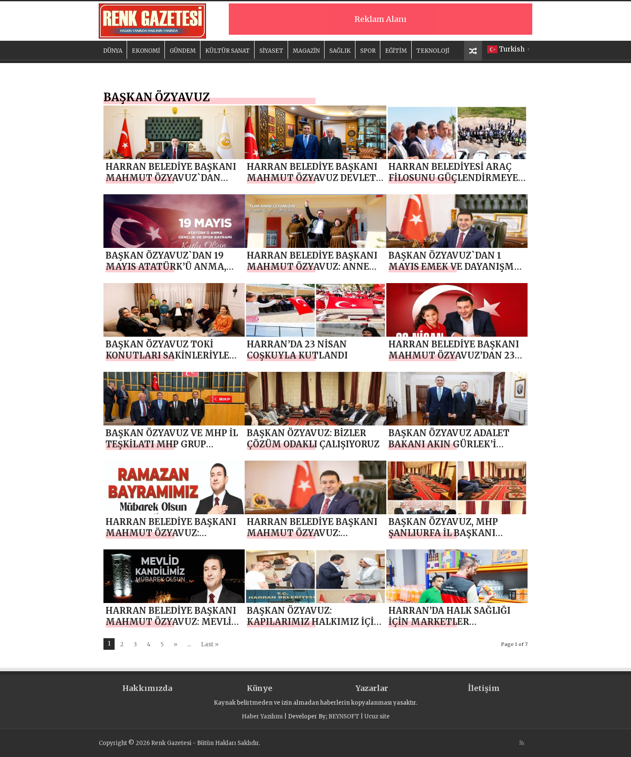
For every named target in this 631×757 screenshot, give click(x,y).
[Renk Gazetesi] (152, 19)
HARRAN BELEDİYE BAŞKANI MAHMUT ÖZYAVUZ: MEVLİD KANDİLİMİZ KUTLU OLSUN (172, 621)
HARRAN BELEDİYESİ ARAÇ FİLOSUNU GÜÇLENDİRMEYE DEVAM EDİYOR (453, 177)
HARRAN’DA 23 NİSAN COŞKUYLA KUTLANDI (297, 350)
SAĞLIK (340, 50)
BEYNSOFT (343, 716)
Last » (209, 644)
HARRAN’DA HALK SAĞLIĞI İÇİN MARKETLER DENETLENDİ (449, 621)
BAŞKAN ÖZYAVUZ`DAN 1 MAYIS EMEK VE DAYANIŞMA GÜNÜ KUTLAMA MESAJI (454, 266)
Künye (259, 688)
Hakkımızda (147, 688)
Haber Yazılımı (262, 716)
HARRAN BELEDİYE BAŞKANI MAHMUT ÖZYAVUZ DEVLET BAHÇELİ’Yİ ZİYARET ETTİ (312, 177)
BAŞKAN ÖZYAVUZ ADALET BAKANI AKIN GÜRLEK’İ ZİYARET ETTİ (449, 444)
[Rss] (522, 743)
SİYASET (271, 50)
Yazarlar (371, 688)
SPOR (368, 50)
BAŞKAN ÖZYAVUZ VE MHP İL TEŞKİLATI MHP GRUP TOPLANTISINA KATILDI (172, 444)
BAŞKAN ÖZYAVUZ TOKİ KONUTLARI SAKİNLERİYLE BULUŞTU (167, 355)
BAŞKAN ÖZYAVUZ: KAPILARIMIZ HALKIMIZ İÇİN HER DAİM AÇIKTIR (314, 621)
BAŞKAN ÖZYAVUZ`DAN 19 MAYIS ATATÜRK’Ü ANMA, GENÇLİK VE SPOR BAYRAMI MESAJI (169, 272)
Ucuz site (377, 716)
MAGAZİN (306, 50)
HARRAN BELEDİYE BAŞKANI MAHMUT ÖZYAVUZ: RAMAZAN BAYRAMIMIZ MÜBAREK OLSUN (171, 538)
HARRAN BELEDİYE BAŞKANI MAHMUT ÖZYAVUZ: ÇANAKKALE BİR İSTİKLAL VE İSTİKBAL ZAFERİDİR (313, 538)
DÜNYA (112, 50)
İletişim (484, 688)
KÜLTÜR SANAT (227, 50)
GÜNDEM (183, 50)
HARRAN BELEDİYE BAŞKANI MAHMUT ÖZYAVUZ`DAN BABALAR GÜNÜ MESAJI (171, 177)
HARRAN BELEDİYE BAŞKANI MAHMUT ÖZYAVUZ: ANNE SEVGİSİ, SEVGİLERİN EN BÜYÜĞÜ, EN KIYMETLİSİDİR (312, 272)
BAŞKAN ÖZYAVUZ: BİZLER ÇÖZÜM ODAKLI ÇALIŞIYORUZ (313, 438)
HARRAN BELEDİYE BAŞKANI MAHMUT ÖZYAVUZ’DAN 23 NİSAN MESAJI (453, 355)
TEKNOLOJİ (432, 50)
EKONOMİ (146, 50)
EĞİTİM (396, 50)
